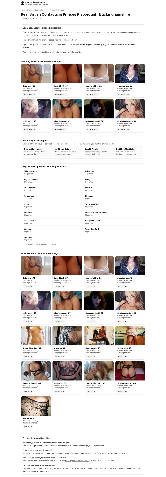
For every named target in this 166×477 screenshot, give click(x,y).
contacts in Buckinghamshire (44, 244)
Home (23, 10)
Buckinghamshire (42, 10)
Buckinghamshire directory (77, 461)
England (30, 10)
